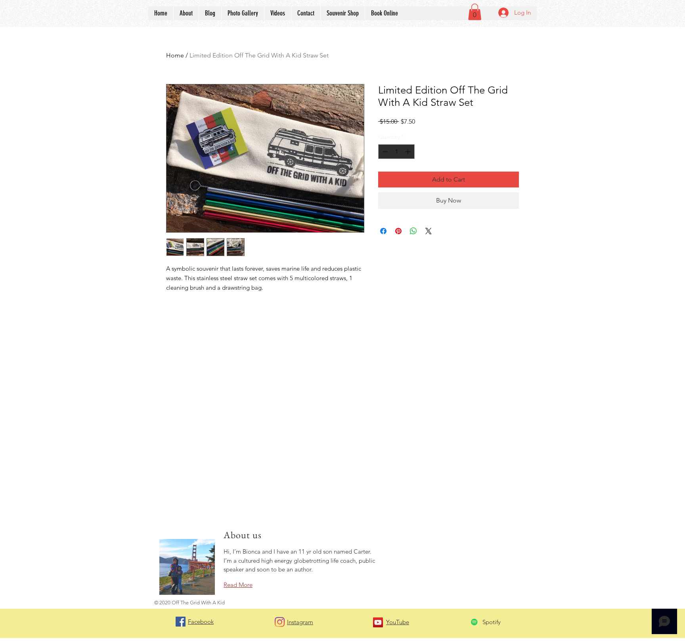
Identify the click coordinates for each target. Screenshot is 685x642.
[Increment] (408, 152)
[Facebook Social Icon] (181, 622)
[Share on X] (428, 231)
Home (175, 55)
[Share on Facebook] (383, 231)
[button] (475, 12)
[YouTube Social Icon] (378, 622)
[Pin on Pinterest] (398, 231)
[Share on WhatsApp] (413, 231)
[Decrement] (384, 152)
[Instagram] (280, 622)
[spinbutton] (396, 152)
